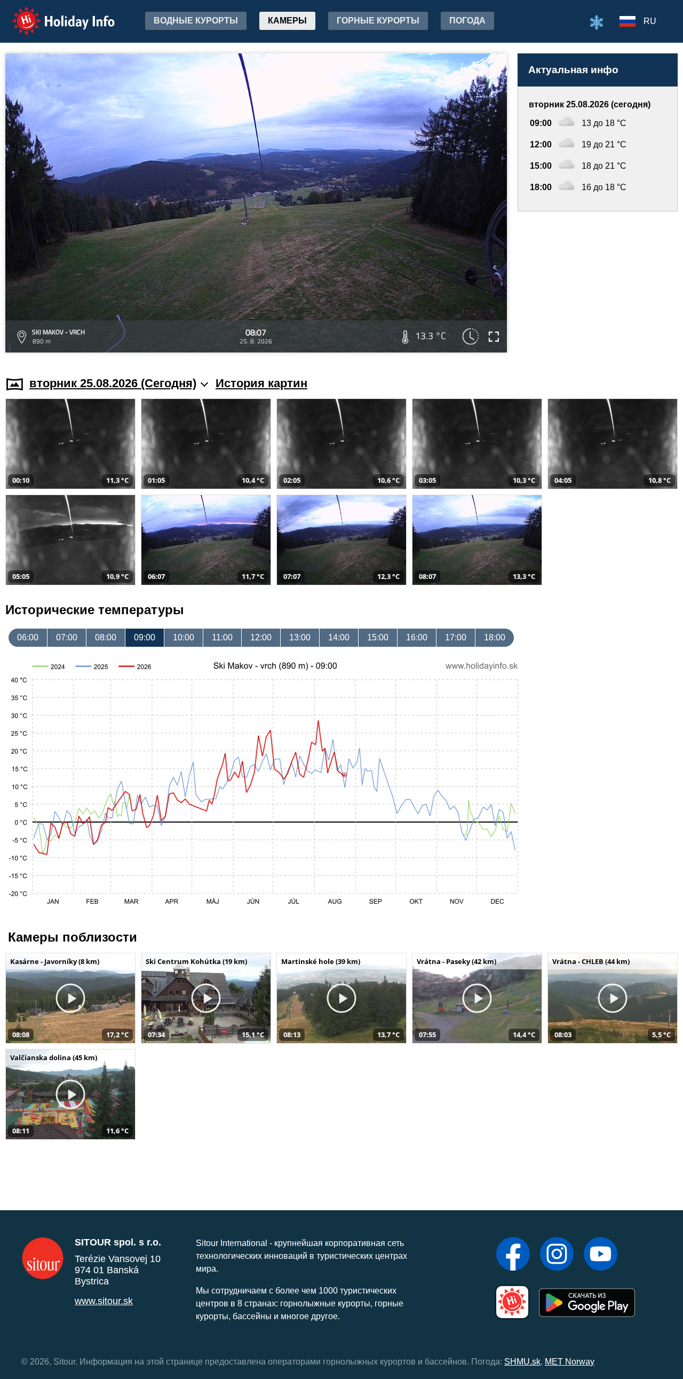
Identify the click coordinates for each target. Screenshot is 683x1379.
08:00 (105, 637)
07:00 (66, 637)
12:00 (261, 637)
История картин (261, 383)
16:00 (416, 637)
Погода (467, 20)
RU (650, 21)
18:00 (494, 637)
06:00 (27, 637)
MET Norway (569, 1361)
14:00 (339, 637)
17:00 (455, 637)
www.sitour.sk (104, 1301)
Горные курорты (378, 20)
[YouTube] (600, 1255)
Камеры (287, 20)
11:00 (222, 637)
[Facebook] (513, 1255)
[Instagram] (557, 1255)
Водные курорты (196, 20)
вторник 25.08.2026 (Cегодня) (112, 383)
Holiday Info (54, 13)
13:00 (300, 637)
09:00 (144, 637)
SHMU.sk (522, 1361)
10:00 (183, 637)
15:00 (377, 637)
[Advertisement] (598, 283)
